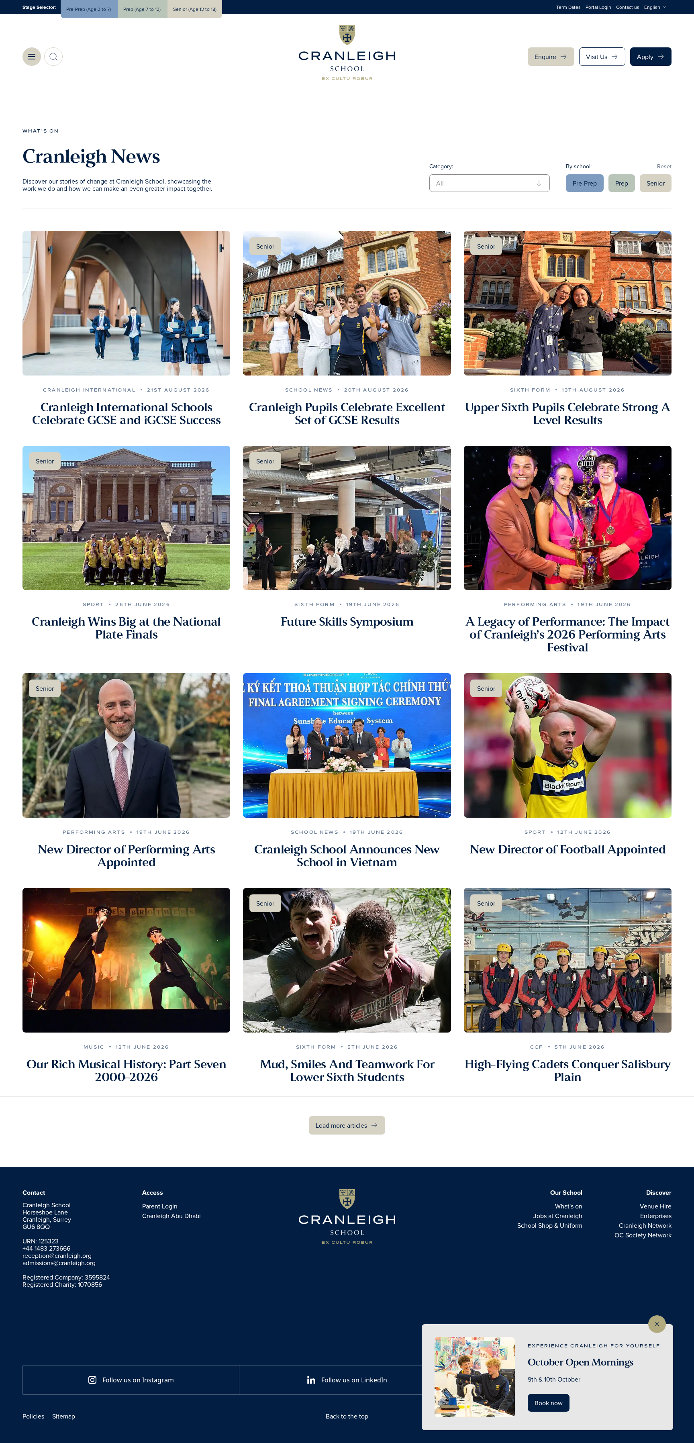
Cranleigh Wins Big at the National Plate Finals (126, 628)
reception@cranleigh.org (57, 1255)
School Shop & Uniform (549, 1225)
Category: (441, 166)
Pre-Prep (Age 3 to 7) (89, 9)
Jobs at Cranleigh (557, 1215)
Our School (566, 1192)
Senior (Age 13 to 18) (194, 9)
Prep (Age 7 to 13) (142, 9)
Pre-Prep (585, 183)
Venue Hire (656, 1206)
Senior (656, 183)
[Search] (53, 56)
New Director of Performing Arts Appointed (126, 856)
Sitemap (63, 1416)
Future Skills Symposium (347, 621)
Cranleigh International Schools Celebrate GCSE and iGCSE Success (126, 414)
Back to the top (347, 1416)
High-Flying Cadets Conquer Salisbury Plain (568, 1071)
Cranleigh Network (645, 1225)
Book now (549, 1402)
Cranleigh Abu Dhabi (171, 1215)
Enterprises (656, 1215)
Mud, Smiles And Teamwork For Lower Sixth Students (347, 1071)
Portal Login (598, 7)
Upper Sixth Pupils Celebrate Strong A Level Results (567, 414)
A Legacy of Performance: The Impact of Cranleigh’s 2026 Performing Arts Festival (567, 634)
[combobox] (658, 7)
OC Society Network (643, 1235)
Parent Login (160, 1206)
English (652, 7)
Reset (664, 166)
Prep (621, 183)
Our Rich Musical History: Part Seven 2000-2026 (126, 1071)
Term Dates (568, 7)
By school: (579, 166)
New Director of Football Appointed (567, 849)
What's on (40, 130)
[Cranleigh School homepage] (347, 1216)
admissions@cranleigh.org (59, 1262)
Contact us (627, 7)
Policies (33, 1416)
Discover (659, 1192)
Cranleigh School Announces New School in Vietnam (347, 856)
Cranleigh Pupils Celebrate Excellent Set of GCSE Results (347, 414)
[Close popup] (657, 1324)
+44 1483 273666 (46, 1248)
